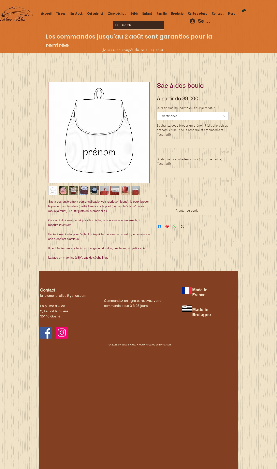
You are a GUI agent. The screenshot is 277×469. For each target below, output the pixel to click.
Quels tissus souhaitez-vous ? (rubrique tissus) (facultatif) (189, 161)
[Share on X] (182, 226)
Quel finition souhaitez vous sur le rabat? (186, 108)
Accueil (53, 67)
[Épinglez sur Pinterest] (167, 226)
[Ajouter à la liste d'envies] (224, 211)
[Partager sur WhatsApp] (174, 226)
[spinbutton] (166, 196)
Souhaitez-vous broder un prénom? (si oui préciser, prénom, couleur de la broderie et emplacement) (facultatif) (192, 130)
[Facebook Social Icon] (46, 333)
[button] (244, 10)
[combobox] (193, 116)
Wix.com (166, 344)
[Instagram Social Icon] (62, 333)
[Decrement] (160, 196)
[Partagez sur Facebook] (159, 226)
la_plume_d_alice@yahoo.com (63, 296)
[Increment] (172, 196)
